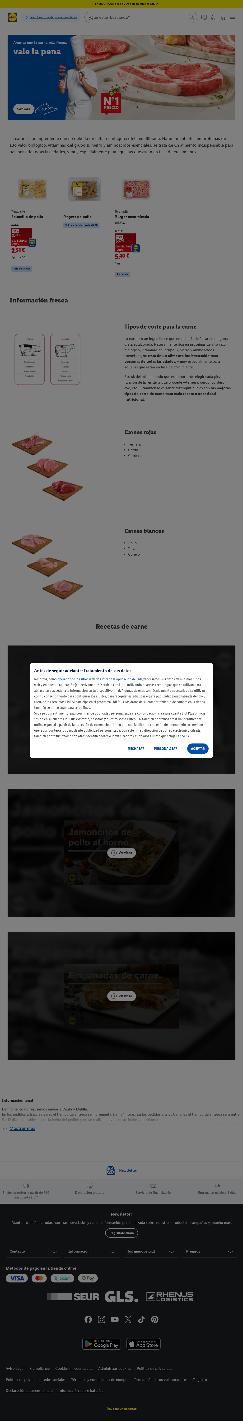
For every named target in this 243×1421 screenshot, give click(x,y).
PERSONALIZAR (166, 748)
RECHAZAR (136, 748)
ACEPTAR (198, 748)
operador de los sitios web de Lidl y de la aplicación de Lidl (99, 679)
